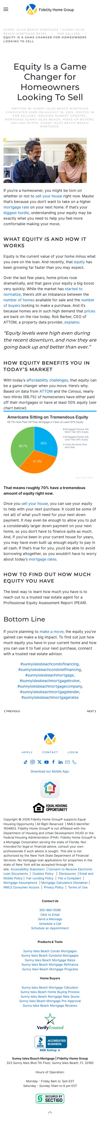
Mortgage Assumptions (20, 882)
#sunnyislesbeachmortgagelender (49, 691)
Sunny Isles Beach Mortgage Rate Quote (50, 996)
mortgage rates (42, 559)
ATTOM (46, 391)
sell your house (49, 196)
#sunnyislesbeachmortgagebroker (50, 680)
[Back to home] (50, 9)
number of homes (18, 300)
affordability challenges (47, 380)
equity (79, 261)
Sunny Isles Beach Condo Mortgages (50, 951)
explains (71, 322)
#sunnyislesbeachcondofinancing (49, 664)
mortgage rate (16, 207)
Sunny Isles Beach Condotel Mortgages (50, 955)
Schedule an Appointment (50, 928)
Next (90, 711)
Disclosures (67, 873)
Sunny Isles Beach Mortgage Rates (50, 960)
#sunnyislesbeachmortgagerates (50, 697)
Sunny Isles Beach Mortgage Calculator (50, 987)
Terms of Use (78, 887)
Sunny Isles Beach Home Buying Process (50, 992)
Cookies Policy (43, 873)
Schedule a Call (50, 923)
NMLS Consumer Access (21, 887)
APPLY (27, 752)
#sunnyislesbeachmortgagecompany (49, 686)
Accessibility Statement (28, 869)
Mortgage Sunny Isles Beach (32, 119)
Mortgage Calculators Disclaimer (64, 882)
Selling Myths (24, 123)
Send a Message (50, 919)
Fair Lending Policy (39, 878)
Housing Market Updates (62, 115)
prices (89, 311)
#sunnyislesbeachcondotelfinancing (49, 669)
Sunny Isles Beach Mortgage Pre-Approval (50, 1001)
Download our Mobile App (49, 771)
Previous (13, 711)
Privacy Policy (53, 887)
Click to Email (50, 914)
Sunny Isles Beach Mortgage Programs (50, 969)
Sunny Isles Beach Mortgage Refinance (50, 964)
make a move (51, 631)
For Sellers (24, 115)
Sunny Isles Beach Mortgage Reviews (50, 1005)
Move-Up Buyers (78, 119)
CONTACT (50, 752)
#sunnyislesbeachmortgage (49, 675)
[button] (5, 9)
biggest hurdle (16, 212)
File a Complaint (70, 878)
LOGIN (73, 752)
